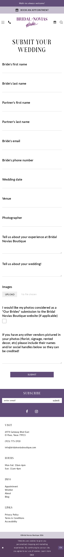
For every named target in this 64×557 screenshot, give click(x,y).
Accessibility (11, 521)
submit (56, 400)
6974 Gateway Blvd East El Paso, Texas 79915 (17, 433)
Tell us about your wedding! (22, 264)
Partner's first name (16, 102)
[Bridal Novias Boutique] (32, 22)
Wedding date (12, 179)
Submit (32, 374)
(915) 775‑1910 (13, 441)
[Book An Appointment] (54, 22)
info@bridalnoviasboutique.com (20, 447)
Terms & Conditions (14, 518)
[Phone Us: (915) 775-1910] (9, 22)
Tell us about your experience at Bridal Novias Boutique (29, 239)
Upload (10, 294)
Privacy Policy (12, 514)
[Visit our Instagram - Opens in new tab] (36, 411)
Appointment (11, 486)
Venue (6, 198)
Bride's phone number (17, 160)
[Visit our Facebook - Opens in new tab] (27, 411)
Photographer (12, 218)
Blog (7, 496)
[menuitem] (9, 22)
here (32, 554)
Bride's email (11, 141)
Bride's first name (14, 64)
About (8, 493)
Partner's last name (15, 122)
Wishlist (9, 489)
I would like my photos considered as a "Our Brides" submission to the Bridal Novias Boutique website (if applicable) (30, 311)
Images (7, 287)
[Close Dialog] (3, 547)
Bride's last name (14, 83)
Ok (60, 547)
